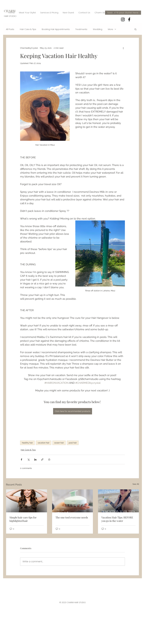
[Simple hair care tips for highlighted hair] (26, 500)
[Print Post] (49, 459)
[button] (135, 29)
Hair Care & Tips (28, 29)
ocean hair (59, 443)
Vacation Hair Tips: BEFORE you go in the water (117, 519)
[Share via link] (42, 459)
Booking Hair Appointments (56, 29)
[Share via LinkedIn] (35, 459)
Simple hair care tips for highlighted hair (23, 519)
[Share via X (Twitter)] (28, 459)
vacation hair (43, 443)
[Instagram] (122, 19)
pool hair (73, 443)
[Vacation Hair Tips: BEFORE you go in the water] (118, 500)
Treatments (81, 29)
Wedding (97, 29)
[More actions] (123, 48)
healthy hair (27, 443)
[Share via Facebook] (21, 459)
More (110, 29)
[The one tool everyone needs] (72, 500)
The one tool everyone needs (72, 517)
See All (136, 484)
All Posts (10, 29)
